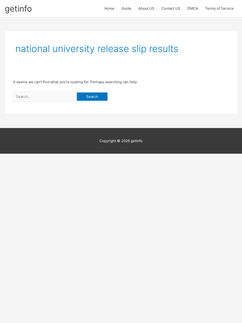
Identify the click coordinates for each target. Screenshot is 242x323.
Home (109, 8)
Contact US (170, 8)
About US (146, 8)
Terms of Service (219, 8)
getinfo (18, 8)
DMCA (192, 8)
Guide (126, 8)
